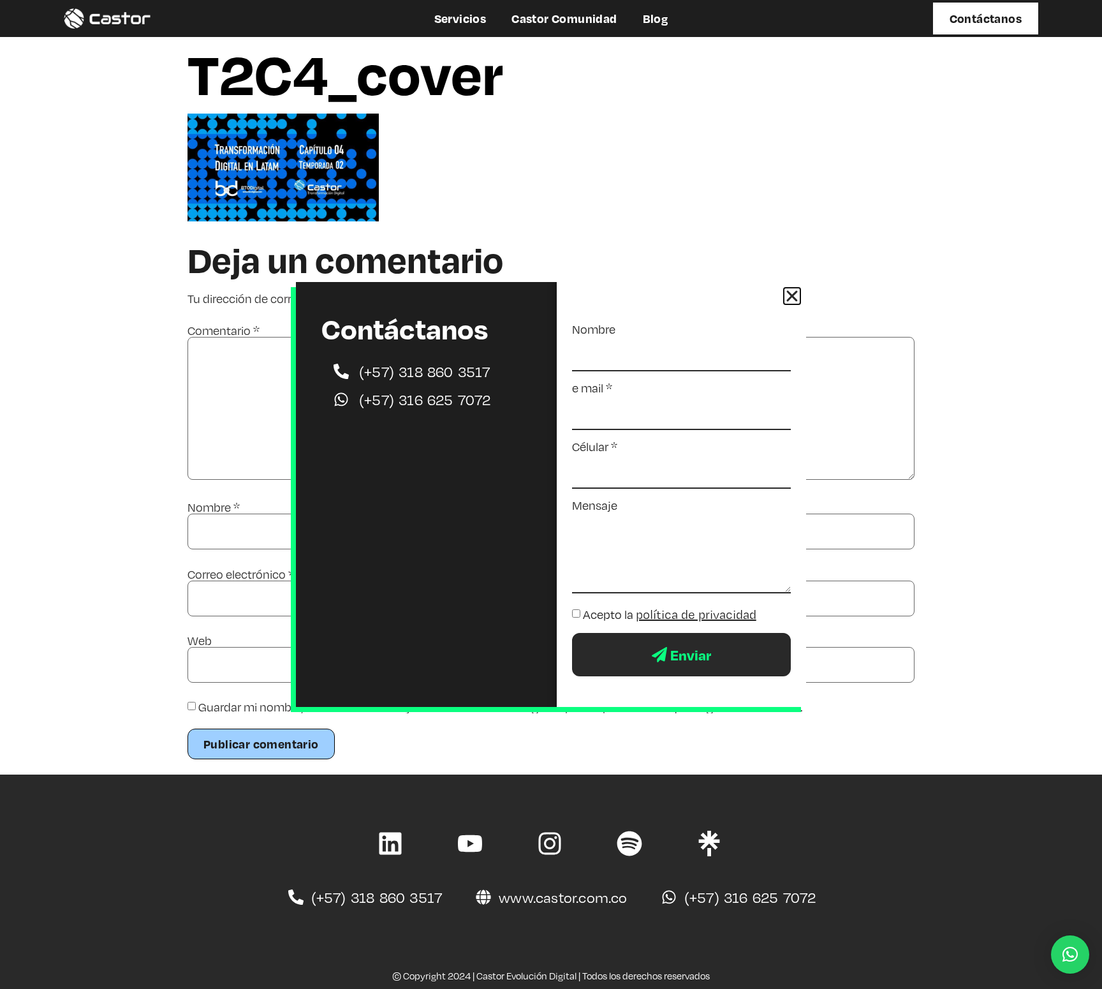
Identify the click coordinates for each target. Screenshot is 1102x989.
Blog (655, 18)
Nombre (213, 507)
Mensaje (594, 505)
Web (199, 640)
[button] (1070, 954)
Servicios (460, 18)
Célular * (594, 446)
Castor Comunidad (564, 18)
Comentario (223, 330)
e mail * (592, 388)
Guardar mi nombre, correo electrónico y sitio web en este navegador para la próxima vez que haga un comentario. (500, 707)
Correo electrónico (241, 574)
